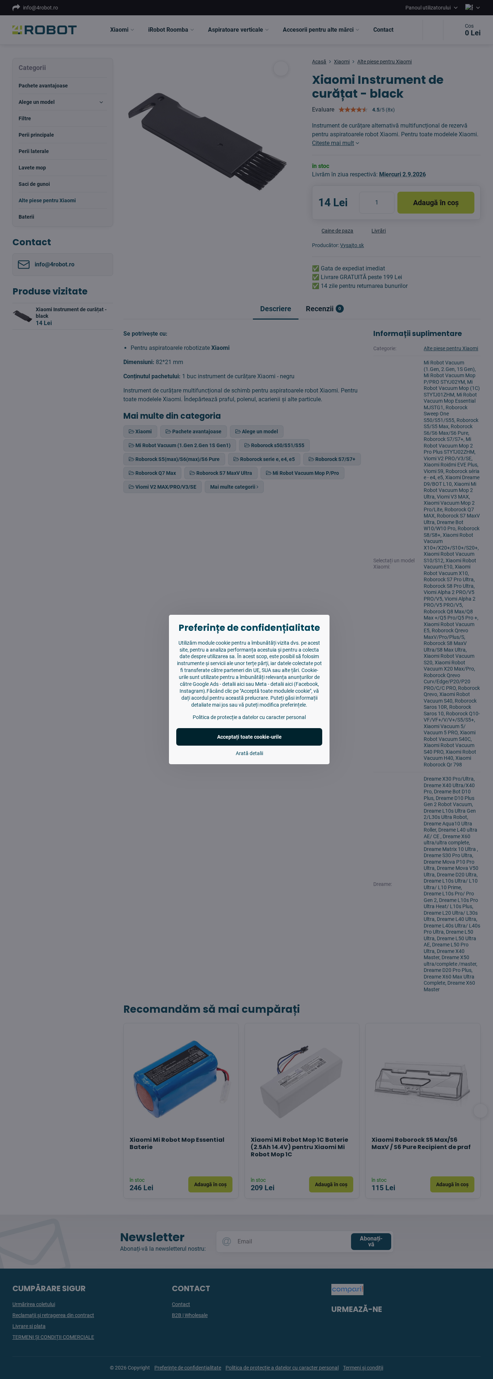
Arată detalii (249, 753)
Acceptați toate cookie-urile (249, 737)
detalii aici (233, 684)
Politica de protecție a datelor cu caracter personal (249, 717)
